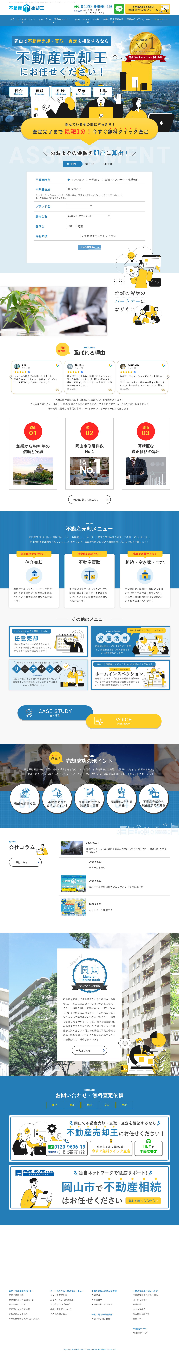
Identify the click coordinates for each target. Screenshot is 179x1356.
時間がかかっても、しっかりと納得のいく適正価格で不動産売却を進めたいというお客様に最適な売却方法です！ (33, 581)
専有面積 (41, 236)
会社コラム (138, 1318)
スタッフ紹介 (139, 1309)
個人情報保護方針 (141, 1314)
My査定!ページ (140, 1333)
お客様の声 (124, 721)
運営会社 (137, 1304)
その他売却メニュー (59, 1314)
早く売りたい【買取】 (60, 1304)
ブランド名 (43, 206)
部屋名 (40, 226)
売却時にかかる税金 (18, 1314)
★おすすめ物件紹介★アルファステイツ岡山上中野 (116, 887)
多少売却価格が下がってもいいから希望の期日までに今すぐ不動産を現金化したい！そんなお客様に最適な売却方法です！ (88, 581)
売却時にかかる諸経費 (19, 1309)
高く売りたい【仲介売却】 (63, 1300)
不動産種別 (43, 179)
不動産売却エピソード (102, 1304)
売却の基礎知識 (16, 1295)
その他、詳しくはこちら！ (87, 499)
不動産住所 (43, 189)
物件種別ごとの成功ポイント (22, 1300)
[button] (11, 378)
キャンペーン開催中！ (101, 910)
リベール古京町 (97, 867)
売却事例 (55, 712)
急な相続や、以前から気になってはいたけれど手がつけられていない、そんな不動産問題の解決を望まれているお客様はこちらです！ (145, 581)
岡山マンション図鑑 (101, 1319)
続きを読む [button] (19, 389)
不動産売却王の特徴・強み (145, 1295)
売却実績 (96, 1295)
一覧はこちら (20, 862)
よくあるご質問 (140, 1300)
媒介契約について (17, 1304)
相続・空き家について (60, 1309)
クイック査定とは (58, 1295)
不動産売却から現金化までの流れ (24, 1318)
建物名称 (41, 216)
